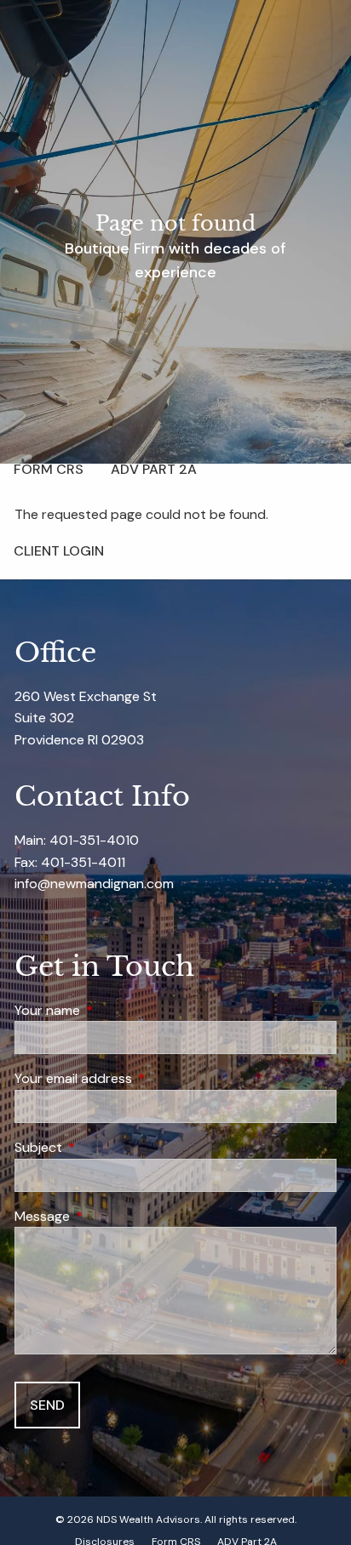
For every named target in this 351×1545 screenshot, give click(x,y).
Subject (103, 1147)
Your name (112, 1010)
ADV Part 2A (154, 469)
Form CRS (48, 469)
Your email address (138, 1078)
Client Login (59, 551)
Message (107, 1216)
